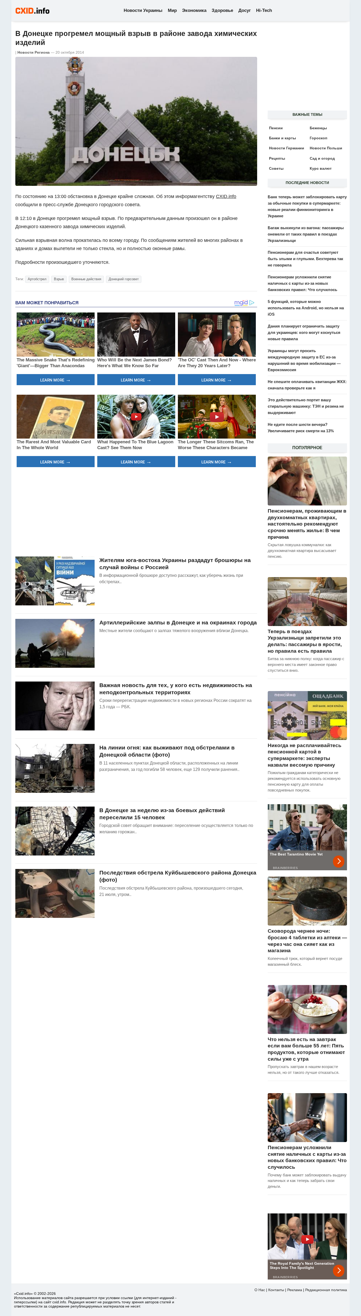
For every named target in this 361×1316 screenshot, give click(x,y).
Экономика (194, 10)
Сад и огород (322, 158)
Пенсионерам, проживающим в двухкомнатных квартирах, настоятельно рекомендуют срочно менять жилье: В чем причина (307, 524)
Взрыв (59, 279)
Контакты (276, 1290)
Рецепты (277, 158)
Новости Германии (286, 148)
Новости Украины (143, 10)
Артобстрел (37, 279)
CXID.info (226, 196)
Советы (276, 168)
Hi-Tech (264, 10)
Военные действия (86, 279)
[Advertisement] (136, 511)
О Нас (259, 1290)
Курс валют (321, 168)
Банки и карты (282, 138)
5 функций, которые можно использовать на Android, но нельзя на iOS (306, 307)
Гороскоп (318, 138)
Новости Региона (33, 52)
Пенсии (276, 128)
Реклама (294, 1290)
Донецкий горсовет (124, 279)
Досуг (244, 10)
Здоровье (222, 10)
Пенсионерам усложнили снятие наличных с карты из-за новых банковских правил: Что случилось (302, 283)
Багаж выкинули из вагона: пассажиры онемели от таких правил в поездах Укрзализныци (306, 234)
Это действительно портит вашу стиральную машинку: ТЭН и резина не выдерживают (306, 406)
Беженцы (318, 128)
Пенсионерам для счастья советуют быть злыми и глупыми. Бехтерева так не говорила (305, 258)
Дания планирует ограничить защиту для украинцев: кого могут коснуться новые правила (304, 332)
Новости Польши (326, 148)
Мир (172, 10)
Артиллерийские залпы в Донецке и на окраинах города (178, 622)
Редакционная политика (326, 1290)
